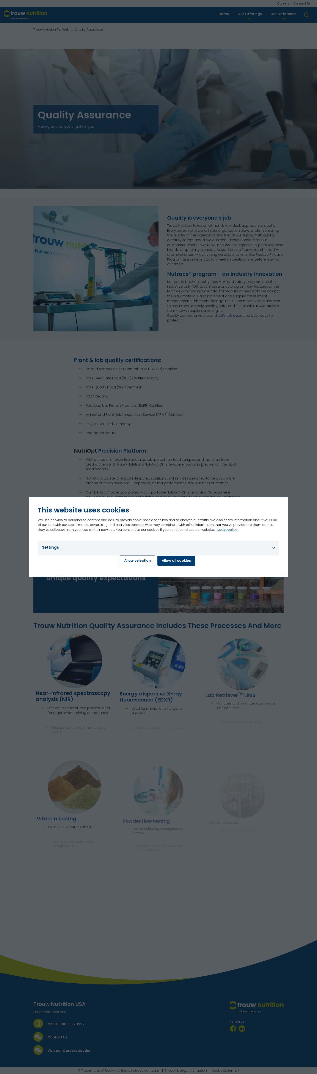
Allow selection (137, 560)
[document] (158, 536)
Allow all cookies (176, 560)
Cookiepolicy (227, 529)
